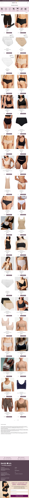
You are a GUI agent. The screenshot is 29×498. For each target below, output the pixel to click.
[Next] (27, 9)
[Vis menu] (1, 3)
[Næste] (18, 420)
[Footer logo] (6, 464)
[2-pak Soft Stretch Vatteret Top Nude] (7, 324)
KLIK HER (2, 468)
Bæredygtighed (17, 470)
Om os (16, 468)
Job (15, 472)
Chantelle (15, 432)
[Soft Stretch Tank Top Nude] (21, 223)
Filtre (2, 12)
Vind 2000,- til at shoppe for (19, 473)
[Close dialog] (27, 482)
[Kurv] (28, 3)
